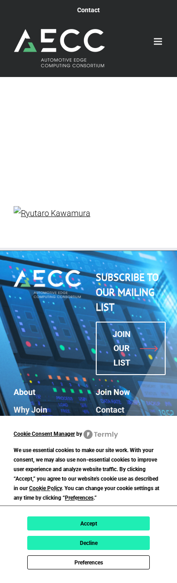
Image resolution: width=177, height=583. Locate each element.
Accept (88, 523)
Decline (89, 543)
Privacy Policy (91, 502)
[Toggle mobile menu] (158, 41)
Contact (110, 409)
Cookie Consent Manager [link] (44, 434)
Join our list (122, 348)
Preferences (88, 562)
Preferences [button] (79, 498)
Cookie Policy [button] (45, 488)
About (24, 392)
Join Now (113, 392)
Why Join (30, 409)
